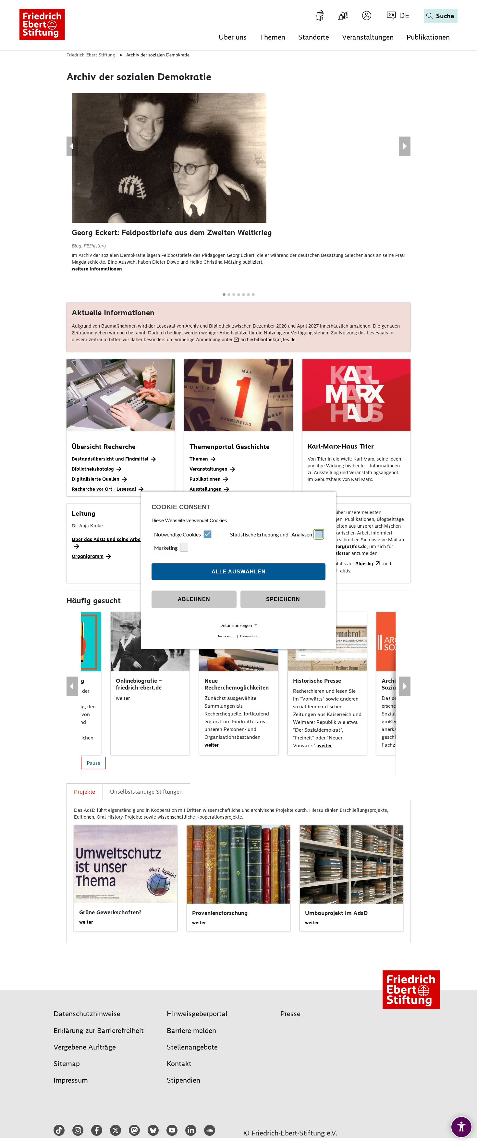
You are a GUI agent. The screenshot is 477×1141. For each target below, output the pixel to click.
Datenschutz (249, 636)
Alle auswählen (239, 571)
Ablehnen (194, 599)
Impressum (226, 636)
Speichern (283, 599)
